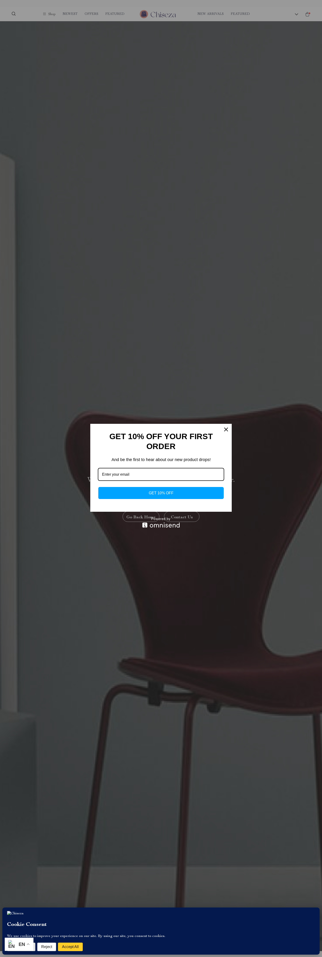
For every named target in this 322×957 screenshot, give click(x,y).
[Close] (226, 429)
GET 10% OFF (161, 493)
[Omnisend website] (161, 522)
